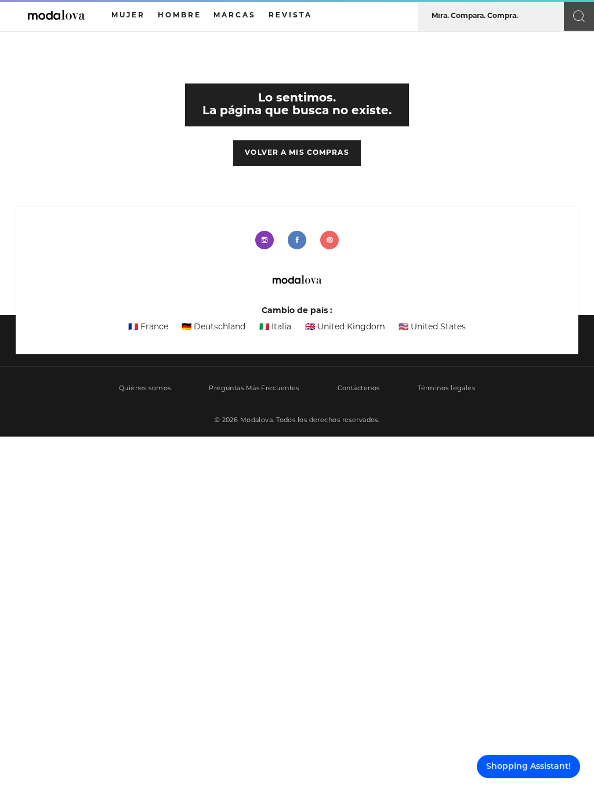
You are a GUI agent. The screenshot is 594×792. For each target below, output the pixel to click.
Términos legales (446, 389)
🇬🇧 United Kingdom (345, 327)
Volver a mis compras (297, 153)
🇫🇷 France (148, 327)
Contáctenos (359, 389)
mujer (128, 15)
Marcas (234, 15)
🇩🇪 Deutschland (213, 327)
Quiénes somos (145, 389)
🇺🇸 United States (432, 327)
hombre (179, 15)
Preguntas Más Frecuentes (254, 389)
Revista (290, 15)
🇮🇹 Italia (275, 327)
